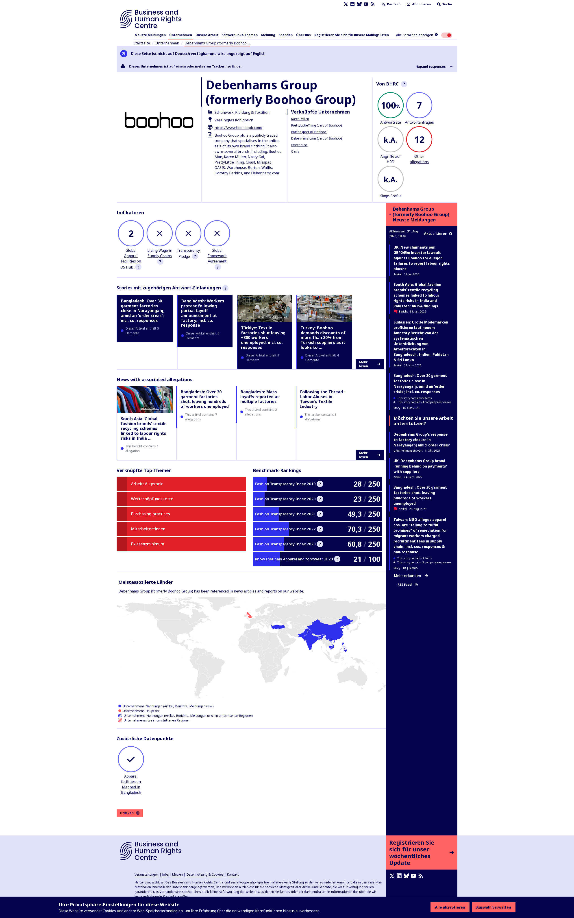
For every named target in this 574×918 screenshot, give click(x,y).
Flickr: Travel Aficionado (273, 317)
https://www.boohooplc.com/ (238, 127)
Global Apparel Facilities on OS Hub (130, 259)
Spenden (286, 35)
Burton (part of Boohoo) (309, 132)
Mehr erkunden (407, 575)
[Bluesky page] (359, 4)
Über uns (303, 35)
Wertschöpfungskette (152, 498)
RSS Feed (405, 584)
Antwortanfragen (419, 122)
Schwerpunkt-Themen (240, 35)
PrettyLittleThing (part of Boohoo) (316, 125)
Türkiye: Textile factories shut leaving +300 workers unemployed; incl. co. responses (263, 337)
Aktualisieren (435, 233)
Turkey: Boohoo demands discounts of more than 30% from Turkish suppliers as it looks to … (323, 337)
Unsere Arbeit (207, 35)
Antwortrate (390, 122)
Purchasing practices (150, 513)
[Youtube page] (366, 4)
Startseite (141, 43)
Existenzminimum (147, 543)
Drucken (127, 813)
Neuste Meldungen (150, 35)
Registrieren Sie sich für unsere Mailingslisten (351, 35)
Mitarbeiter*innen (148, 528)
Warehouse (299, 145)
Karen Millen (300, 119)
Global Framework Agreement (217, 256)
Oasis (295, 151)
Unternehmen (180, 35)
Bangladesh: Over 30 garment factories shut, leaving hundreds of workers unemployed (204, 399)
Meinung (268, 35)
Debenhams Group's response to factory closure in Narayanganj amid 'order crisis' (422, 440)
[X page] (345, 4)
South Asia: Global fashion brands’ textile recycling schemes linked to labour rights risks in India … (144, 428)
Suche (446, 4)
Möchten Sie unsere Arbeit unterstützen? (423, 420)
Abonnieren (421, 4)
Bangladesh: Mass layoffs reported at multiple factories (259, 396)
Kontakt (233, 874)
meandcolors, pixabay (154, 408)
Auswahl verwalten (493, 907)
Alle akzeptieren (450, 907)
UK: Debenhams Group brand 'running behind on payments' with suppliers (420, 466)
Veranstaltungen (147, 874)
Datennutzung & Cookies (204, 874)
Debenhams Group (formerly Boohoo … (217, 43)
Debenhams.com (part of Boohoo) (316, 138)
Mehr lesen (363, 364)
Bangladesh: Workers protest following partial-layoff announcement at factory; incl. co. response (202, 313)
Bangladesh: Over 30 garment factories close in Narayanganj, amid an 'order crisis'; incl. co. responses (142, 310)
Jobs (165, 874)
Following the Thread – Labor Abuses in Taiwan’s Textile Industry (323, 399)
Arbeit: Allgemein (147, 483)
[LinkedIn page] (352, 4)
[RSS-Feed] (372, 4)
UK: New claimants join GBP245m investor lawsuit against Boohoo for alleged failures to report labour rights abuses (422, 258)
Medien (177, 874)
